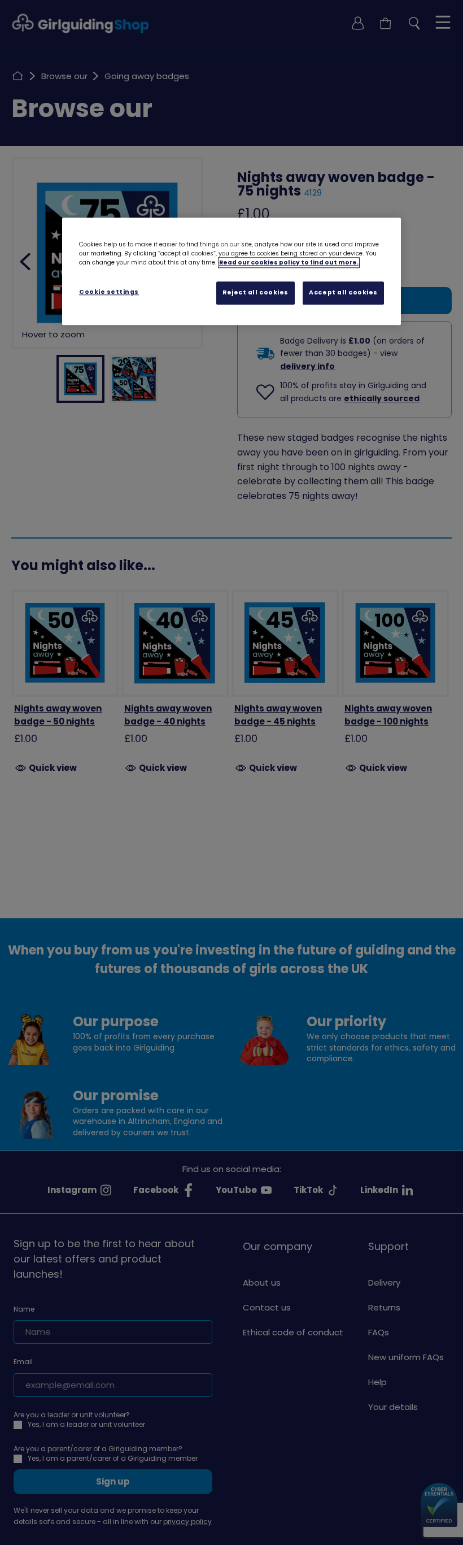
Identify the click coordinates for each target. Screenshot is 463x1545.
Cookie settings (109, 292)
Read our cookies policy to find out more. (289, 262)
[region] (231, 271)
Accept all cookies (343, 292)
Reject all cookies (255, 292)
